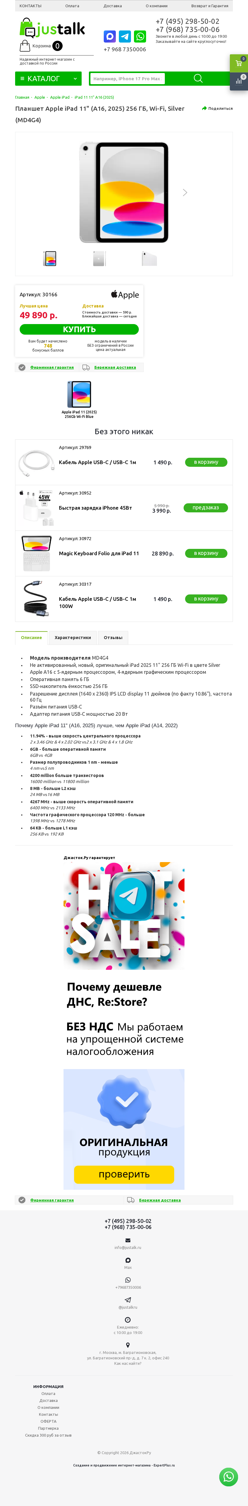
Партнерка (48, 1428)
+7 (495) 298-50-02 (188, 21)
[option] (124, 192)
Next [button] (185, 192)
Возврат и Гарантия (209, 6)
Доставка (112, 6)
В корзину (206, 462)
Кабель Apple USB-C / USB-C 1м (97, 462)
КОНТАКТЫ (30, 6)
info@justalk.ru (128, 1247)
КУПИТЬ (79, 329)
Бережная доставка (115, 367)
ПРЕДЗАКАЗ (206, 507)
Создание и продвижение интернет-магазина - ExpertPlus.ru (124, 1465)
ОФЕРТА (49, 1421)
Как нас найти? (128, 1363)
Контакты (48, 1414)
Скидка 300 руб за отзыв (48, 1435)
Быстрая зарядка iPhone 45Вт (95, 508)
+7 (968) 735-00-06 (188, 29)
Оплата (72, 6)
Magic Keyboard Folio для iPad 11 (99, 553)
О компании (157, 6)
